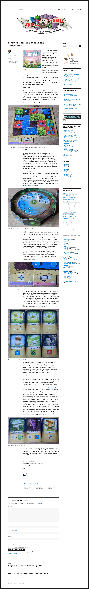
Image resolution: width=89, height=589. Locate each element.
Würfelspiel (65, 229)
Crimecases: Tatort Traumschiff (70, 151)
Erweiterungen (66, 168)
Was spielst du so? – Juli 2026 (69, 76)
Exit (71, 207)
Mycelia (15, 62)
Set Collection (66, 220)
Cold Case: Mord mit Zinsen (69, 130)
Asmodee (65, 199)
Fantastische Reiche (68, 276)
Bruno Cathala (77, 201)
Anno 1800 (66, 268)
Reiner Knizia (65, 218)
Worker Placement (74, 226)
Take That (75, 224)
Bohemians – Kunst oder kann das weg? (71, 78)
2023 (9, 58)
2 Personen (65, 193)
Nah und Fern (66, 266)
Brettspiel (12, 58)
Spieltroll (10, 53)
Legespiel (75, 212)
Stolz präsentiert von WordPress (19, 583)
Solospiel (10, 63)
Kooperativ (65, 212)
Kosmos (70, 212)
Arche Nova (66, 264)
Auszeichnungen (45, 9)
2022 (67, 195)
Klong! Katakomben (68, 262)
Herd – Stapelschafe (68, 80)
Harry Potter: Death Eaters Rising (70, 253)
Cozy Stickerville (67, 155)
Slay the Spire (66, 252)
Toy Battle (66, 145)
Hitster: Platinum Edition (69, 132)
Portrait (65, 170)
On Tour (65, 258)
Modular (64, 214)
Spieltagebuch (73, 222)
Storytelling (70, 224)
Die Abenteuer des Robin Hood (70, 249)
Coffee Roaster (71, 94)
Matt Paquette (11, 62)
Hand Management (67, 210)
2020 (78, 193)
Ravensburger (29, 460)
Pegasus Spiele (71, 214)
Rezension (10, 57)
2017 (69, 193)
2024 (73, 195)
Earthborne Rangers (68, 153)
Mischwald (66, 271)
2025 (76, 195)
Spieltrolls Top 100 (33, 9)
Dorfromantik (66, 248)
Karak (65, 245)
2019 (75, 193)
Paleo (65, 244)
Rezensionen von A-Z (22, 9)
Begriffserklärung (67, 165)
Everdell (65, 267)
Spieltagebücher (56, 9)
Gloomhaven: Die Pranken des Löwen (71, 259)
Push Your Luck (66, 216)
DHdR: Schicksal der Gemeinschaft (70, 135)
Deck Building (72, 203)
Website (10, 536)
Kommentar (11, 506)
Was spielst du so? (67, 176)
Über (65, 9)
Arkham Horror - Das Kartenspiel (69, 197)
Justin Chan (10, 61)
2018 (72, 193)
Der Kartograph (67, 278)
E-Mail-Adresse (12, 530)
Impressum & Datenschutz (74, 9)
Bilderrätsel (66, 166)
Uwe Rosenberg (66, 226)
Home (14, 9)
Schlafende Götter (67, 131)
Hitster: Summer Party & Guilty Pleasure (71, 242)
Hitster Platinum (67, 280)
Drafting (72, 205)
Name (10, 524)
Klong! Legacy (66, 277)
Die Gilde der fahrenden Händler (70, 270)
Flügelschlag (75, 207)
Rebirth (65, 148)
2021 (64, 195)
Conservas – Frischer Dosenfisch (70, 73)
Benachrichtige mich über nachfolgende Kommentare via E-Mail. (21, 544)
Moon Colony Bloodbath (68, 134)
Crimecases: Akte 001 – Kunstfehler (71, 140)
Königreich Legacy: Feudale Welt (70, 273)
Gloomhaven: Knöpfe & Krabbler (70, 150)
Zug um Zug (71, 229)
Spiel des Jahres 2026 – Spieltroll (70, 104)
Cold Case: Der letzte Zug (68, 136)
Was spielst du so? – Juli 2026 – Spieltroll (72, 99)
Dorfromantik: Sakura (68, 141)
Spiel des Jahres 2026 (68, 84)
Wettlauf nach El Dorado (50, 387)
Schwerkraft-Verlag (73, 218)
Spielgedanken (66, 174)
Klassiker (65, 169)
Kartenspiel (15, 61)
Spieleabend (66, 173)
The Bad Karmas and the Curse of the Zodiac (72, 137)
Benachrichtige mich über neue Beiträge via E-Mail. (18, 547)
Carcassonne (65, 203)
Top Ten (65, 154)
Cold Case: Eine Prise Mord (69, 146)
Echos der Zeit (66, 142)
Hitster (65, 251)
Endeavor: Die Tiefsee (68, 149)
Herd (65, 144)
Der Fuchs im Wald (67, 247)
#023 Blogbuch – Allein (68, 79)
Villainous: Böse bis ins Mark (69, 263)
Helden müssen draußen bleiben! (70, 281)
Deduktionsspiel (66, 205)
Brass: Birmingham (67, 256)
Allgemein (66, 164)
